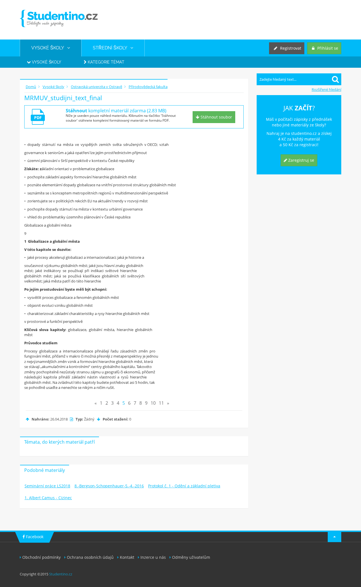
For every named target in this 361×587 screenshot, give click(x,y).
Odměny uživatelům (191, 557)
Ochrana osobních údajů (90, 557)
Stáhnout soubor (215, 117)
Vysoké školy (46, 62)
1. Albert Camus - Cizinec (48, 497)
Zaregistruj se (300, 160)
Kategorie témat (105, 62)
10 (153, 403)
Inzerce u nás (153, 557)
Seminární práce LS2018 (47, 486)
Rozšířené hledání (326, 89)
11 (161, 403)
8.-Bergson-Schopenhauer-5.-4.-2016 (109, 486)
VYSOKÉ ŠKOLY (49, 48)
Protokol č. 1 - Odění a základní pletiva (184, 486)
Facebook (34, 536)
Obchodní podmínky (41, 557)
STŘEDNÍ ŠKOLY (111, 48)
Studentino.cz (60, 574)
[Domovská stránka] (59, 18)
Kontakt (127, 557)
